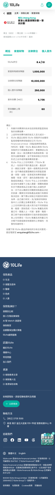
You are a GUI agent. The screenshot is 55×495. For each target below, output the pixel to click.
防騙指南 (38, 485)
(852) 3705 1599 (15, 418)
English (22, 453)
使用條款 (6, 485)
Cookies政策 (27, 485)
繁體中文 (12, 453)
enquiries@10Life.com (28, 232)
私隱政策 (15, 485)
